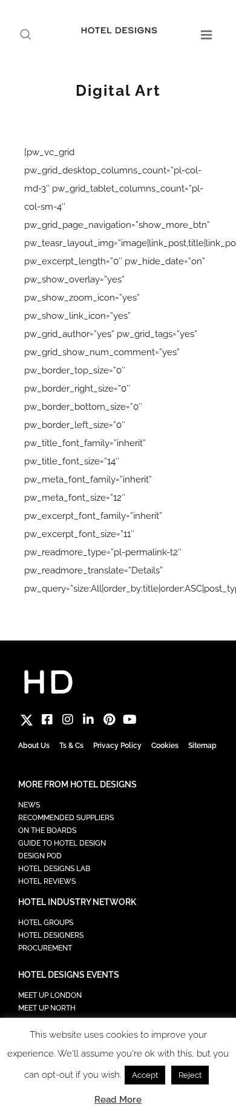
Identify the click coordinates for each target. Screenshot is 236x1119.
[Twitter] (26, 719)
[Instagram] (67, 719)
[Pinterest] (108, 719)
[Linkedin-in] (88, 719)
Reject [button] (190, 1075)
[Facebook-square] (47, 719)
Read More (118, 1099)
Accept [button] (145, 1075)
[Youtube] (129, 719)
